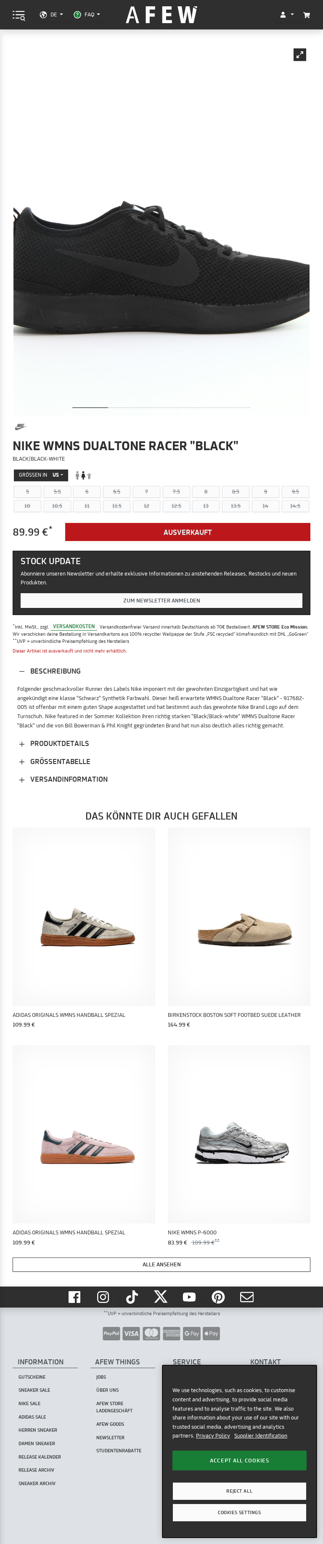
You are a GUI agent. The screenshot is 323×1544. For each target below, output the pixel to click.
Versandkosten (74, 626)
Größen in (39, 475)
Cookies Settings (239, 1512)
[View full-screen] (300, 54)
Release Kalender (40, 1457)
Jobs (101, 1377)
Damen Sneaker (37, 1443)
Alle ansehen (162, 1264)
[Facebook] (75, 1296)
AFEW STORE (161, 15)
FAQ (89, 14)
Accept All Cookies (239, 1460)
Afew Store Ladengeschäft (114, 1407)
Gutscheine (32, 1377)
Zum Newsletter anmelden (161, 600)
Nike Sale (29, 1403)
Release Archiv (36, 1470)
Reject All (239, 1491)
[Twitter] (161, 1296)
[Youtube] (190, 1296)
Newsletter (110, 1438)
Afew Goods (110, 1424)
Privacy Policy (213, 1435)
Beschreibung (55, 670)
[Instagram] (104, 1296)
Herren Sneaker (38, 1430)
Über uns (107, 1390)
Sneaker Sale (34, 1390)
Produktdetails (59, 743)
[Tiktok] (133, 1296)
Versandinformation (68, 779)
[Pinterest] (219, 1296)
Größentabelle (59, 761)
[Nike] (21, 427)
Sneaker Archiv (37, 1483)
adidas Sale (32, 1417)
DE (53, 14)
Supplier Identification (260, 1435)
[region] (239, 1451)
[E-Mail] (247, 1296)
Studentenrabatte (118, 1451)
